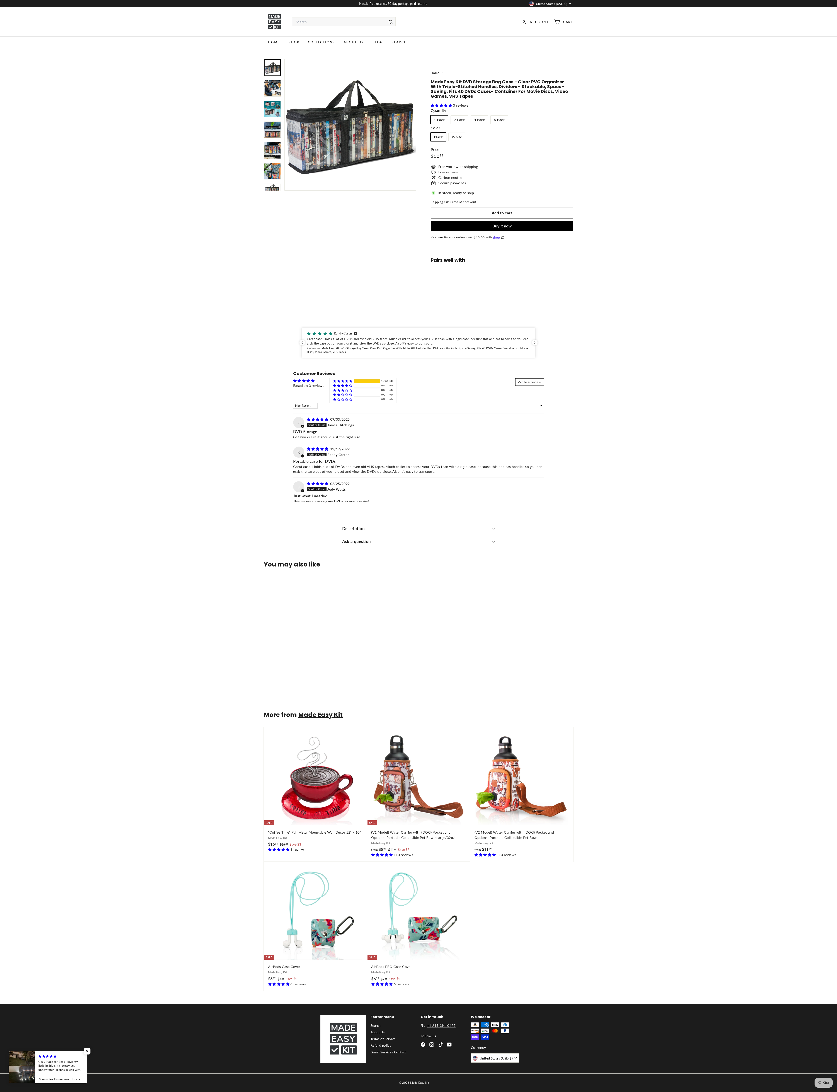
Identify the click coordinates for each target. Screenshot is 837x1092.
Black (438, 137)
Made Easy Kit (320, 715)
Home (274, 42)
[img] (318, 419)
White (457, 137)
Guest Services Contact (388, 1052)
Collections (321, 42)
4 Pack (479, 120)
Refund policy (381, 1045)
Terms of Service (383, 1039)
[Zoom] (350, 124)
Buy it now (502, 226)
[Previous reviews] (302, 342)
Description (353, 528)
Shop (294, 42)
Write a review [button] (529, 382)
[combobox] (344, 21)
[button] (442, 105)
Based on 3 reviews (308, 385)
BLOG (378, 42)
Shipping (437, 202)
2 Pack (459, 120)
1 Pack (439, 120)
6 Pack (499, 120)
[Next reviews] (535, 342)
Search (399, 42)
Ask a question (356, 541)
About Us (354, 42)
